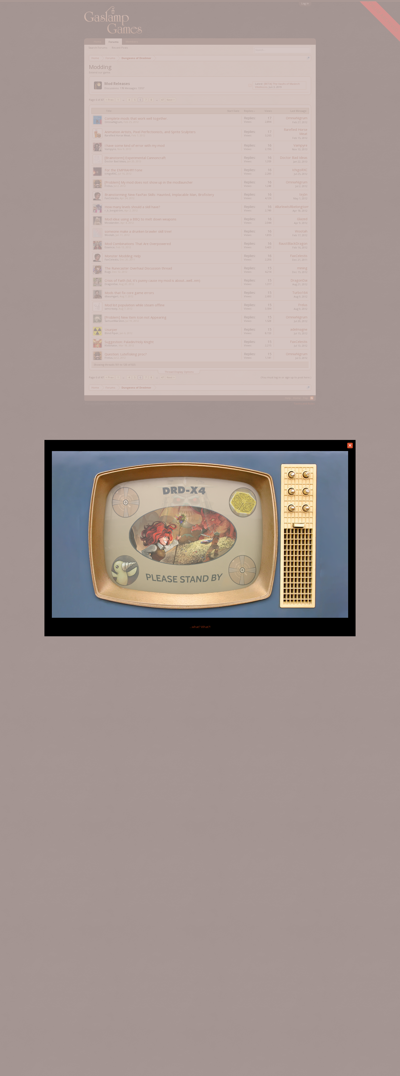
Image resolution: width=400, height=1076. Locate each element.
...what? (200, 627)
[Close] (350, 445)
